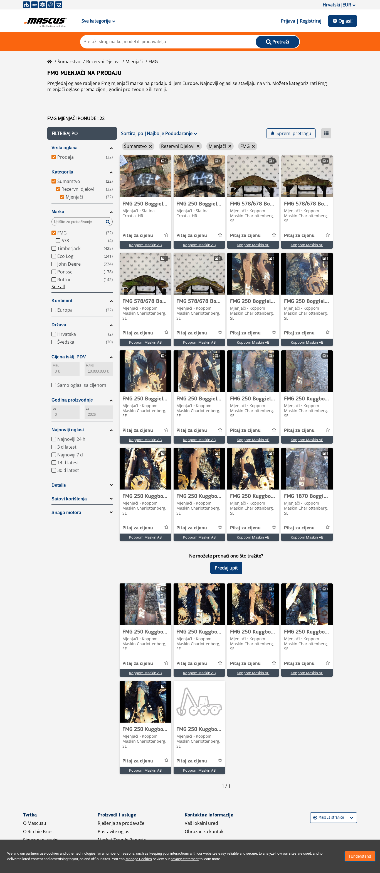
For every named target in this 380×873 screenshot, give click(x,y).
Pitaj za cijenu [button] (137, 235)
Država (58, 324)
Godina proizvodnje (72, 400)
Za (87, 408)
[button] (82, 133)
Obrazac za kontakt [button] (205, 831)
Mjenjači (134, 61)
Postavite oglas (113, 831)
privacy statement (185, 859)
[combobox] (314, 817)
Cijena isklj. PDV (68, 356)
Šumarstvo (69, 61)
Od (54, 408)
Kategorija (62, 172)
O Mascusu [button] (34, 823)
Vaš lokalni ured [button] (201, 823)
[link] (145, 176)
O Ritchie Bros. (38, 831)
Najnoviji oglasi (67, 429)
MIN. (56, 365)
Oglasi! (345, 21)
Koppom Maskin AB (145, 244)
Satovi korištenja (69, 499)
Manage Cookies (138, 859)
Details (58, 485)
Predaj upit (226, 568)
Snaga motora (66, 512)
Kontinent (61, 300)
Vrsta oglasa (64, 147)
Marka (57, 211)
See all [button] (58, 286)
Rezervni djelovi (103, 61)
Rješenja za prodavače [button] (121, 823)
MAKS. (90, 365)
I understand (360, 856)
